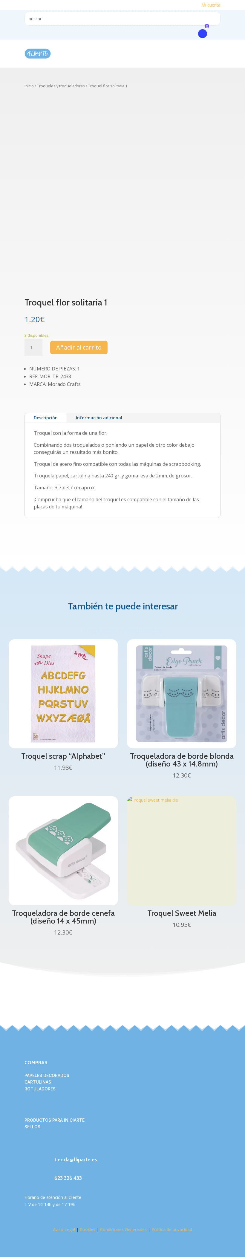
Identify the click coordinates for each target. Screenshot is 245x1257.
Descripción (46, 417)
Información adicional (99, 417)
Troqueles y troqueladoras (61, 86)
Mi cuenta (210, 5)
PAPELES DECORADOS (46, 1075)
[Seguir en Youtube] (65, 1147)
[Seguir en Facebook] (29, 1147)
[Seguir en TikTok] (53, 1147)
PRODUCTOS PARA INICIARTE (54, 1120)
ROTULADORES (40, 1088)
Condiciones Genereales (123, 1229)
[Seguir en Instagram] (41, 1147)
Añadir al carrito (79, 347)
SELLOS (32, 1126)
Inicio (29, 86)
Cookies (87, 1229)
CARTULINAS (37, 1081)
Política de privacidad (171, 1229)
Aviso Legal (64, 1229)
